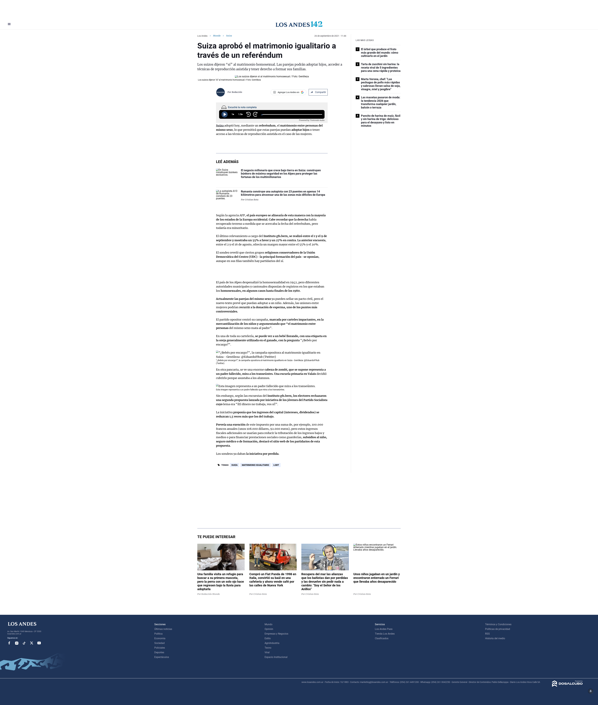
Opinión (269, 629)
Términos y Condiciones (498, 624)
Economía (159, 638)
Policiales (159, 647)
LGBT (276, 465)
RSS (487, 633)
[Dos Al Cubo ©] (567, 685)
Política (158, 633)
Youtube (39, 643)
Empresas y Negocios (276, 633)
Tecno (268, 647)
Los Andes (202, 36)
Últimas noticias (163, 629)
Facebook (9, 643)
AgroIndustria (272, 643)
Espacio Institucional (276, 657)
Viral (267, 652)
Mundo (217, 35)
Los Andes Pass (383, 629)
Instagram (17, 643)
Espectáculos (161, 657)
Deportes (159, 652)
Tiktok (24, 643)
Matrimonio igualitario (255, 465)
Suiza (234, 465)
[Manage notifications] (590, 691)
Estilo (268, 638)
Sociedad (159, 643)
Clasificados (381, 638)
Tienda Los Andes (385, 633)
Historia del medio (495, 638)
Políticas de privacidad (497, 629)
